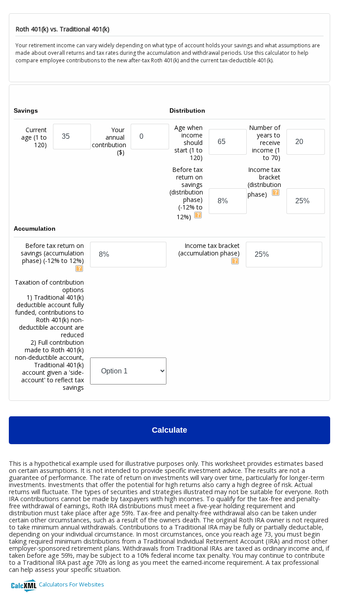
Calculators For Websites (71, 584)
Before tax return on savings (186, 193)
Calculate (169, 430)
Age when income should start (188, 142)
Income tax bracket (264, 181)
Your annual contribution (109, 141)
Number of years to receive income (264, 142)
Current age (34, 137)
